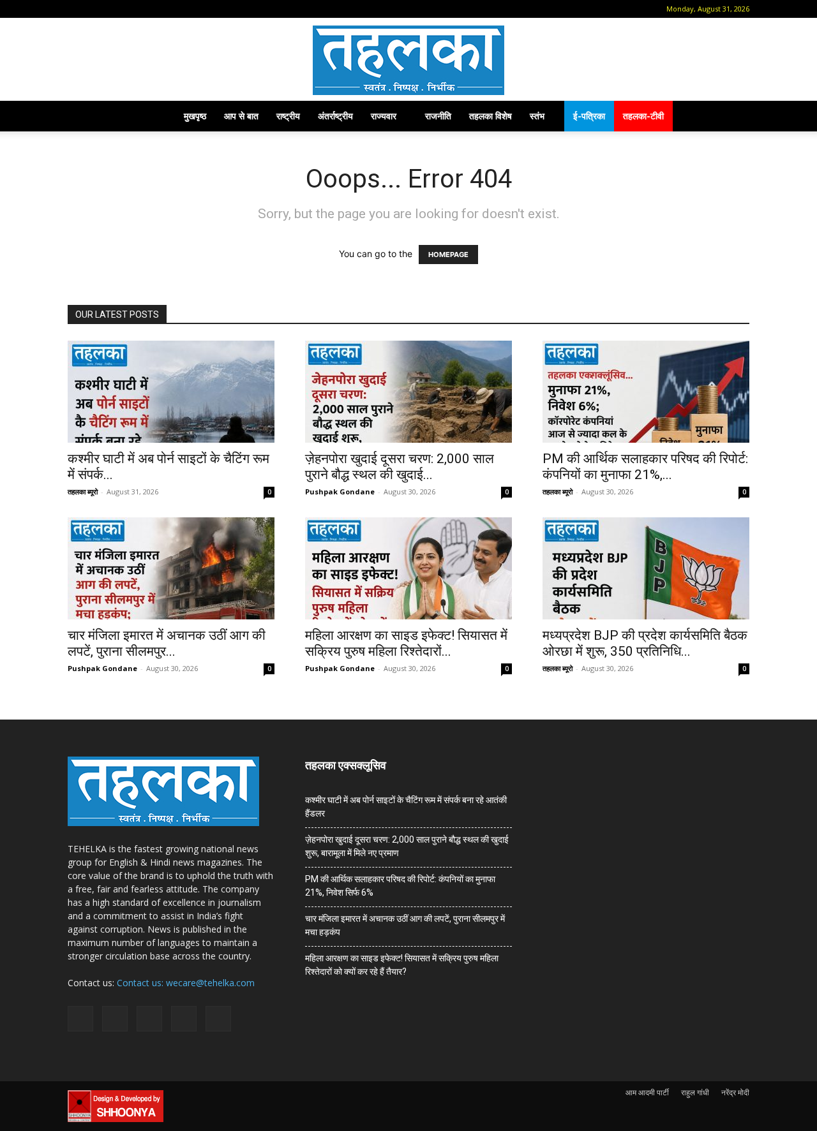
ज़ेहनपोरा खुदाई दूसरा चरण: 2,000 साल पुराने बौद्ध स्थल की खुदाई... (399, 466)
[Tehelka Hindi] (408, 60)
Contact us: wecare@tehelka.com (186, 983)
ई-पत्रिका (589, 116)
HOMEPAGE (448, 254)
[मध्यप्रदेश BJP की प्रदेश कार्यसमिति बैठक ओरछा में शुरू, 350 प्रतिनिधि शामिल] (646, 568)
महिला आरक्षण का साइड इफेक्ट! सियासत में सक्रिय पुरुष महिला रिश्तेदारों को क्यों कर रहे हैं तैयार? (401, 965)
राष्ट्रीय (288, 116)
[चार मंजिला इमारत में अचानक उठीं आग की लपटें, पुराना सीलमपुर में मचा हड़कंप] (171, 568)
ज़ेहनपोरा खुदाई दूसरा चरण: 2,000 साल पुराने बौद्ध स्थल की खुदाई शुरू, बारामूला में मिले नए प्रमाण (407, 846)
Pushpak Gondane (340, 491)
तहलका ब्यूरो (83, 491)
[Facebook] (96, 9)
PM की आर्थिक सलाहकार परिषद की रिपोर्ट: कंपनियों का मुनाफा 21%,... (645, 466)
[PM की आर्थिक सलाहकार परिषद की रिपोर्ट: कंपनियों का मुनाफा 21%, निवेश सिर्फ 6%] (646, 392)
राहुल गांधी (695, 1092)
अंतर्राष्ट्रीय (335, 116)
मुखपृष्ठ (195, 116)
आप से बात (241, 116)
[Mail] (117, 9)
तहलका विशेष (490, 116)
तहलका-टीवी (643, 116)
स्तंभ (537, 116)
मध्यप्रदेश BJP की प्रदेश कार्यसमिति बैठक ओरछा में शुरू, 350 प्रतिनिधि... (645, 643)
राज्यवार (383, 116)
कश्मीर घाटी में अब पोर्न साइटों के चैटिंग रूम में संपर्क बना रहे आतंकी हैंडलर (406, 806)
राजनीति (438, 116)
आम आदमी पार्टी (647, 1092)
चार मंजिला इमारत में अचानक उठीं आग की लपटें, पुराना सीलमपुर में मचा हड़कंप (405, 925)
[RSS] (138, 9)
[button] (77, 8)
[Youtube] (180, 9)
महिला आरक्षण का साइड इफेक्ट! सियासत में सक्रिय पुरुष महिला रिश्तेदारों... (406, 643)
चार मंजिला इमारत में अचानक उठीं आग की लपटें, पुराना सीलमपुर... (167, 643)
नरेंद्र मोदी (735, 1092)
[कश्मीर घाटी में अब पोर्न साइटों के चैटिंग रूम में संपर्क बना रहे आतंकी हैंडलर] (171, 392)
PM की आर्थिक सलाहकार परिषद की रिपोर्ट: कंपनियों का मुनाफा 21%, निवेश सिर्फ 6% (400, 886)
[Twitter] (159, 9)
